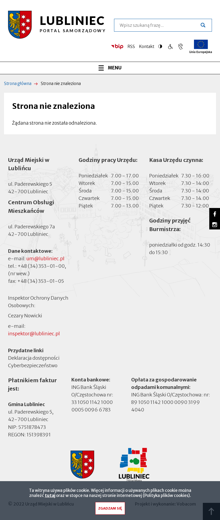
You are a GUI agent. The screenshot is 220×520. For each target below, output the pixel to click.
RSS (131, 46)
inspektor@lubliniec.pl (34, 333)
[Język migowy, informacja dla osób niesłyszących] (170, 46)
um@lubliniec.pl (45, 258)
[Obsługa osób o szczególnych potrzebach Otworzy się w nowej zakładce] (180, 46)
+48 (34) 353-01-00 (41, 266)
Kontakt (146, 46)
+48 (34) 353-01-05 (40, 281)
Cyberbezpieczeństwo (32, 365)
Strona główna (17, 83)
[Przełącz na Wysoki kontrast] (161, 46)
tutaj (50, 495)
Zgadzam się (110, 508)
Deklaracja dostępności (34, 358)
